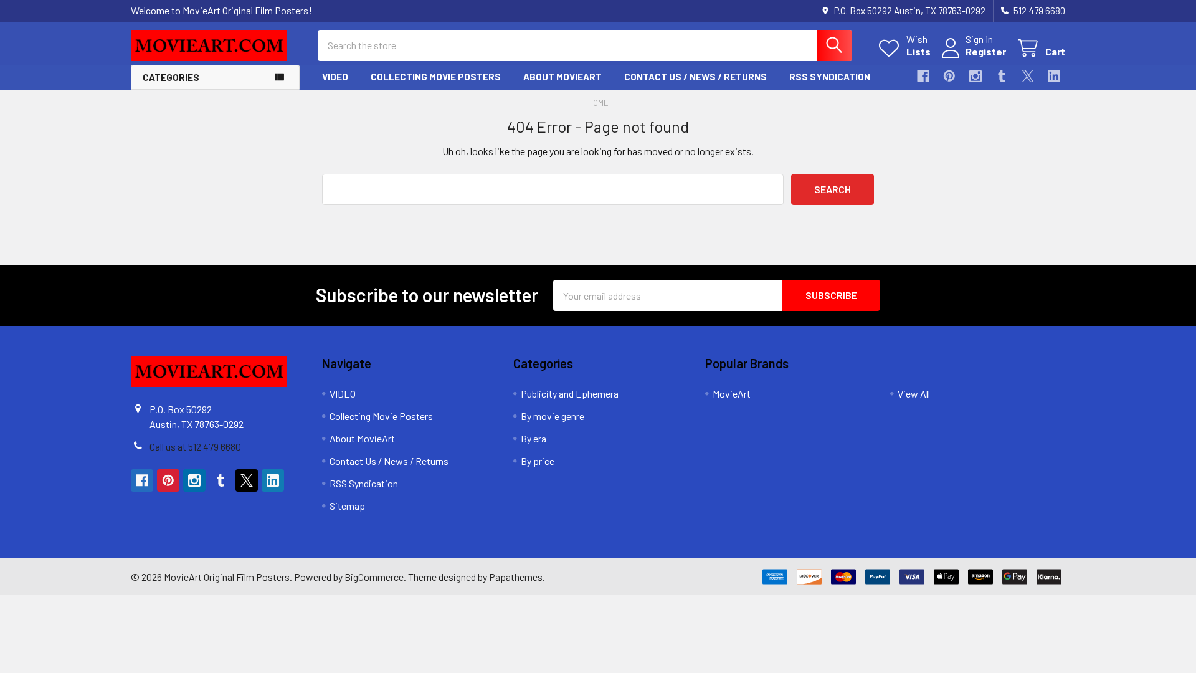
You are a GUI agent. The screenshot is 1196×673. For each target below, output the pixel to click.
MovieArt (732, 393)
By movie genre (552, 416)
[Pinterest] (949, 76)
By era (533, 438)
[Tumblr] (1001, 76)
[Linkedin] (1054, 76)
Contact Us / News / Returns (695, 76)
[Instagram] (975, 76)
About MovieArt (562, 76)
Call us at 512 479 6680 (195, 446)
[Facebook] (923, 76)
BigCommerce (374, 577)
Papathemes (516, 577)
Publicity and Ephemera (570, 393)
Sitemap (347, 506)
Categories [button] (171, 77)
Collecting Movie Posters (436, 76)
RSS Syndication (829, 76)
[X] (1028, 76)
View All (914, 393)
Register (986, 51)
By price (537, 461)
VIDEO (335, 76)
